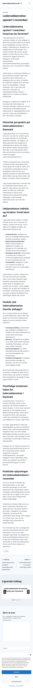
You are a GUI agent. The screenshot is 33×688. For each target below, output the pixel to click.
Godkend (16, 672)
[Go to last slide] (4, 592)
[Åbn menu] (29, 3)
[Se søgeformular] (21, 3)
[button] (30, 655)
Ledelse (5, 551)
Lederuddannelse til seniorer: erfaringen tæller (25, 563)
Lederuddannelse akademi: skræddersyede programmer (8, 564)
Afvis (16, 677)
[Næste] (28, 592)
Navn (5, 648)
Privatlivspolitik (19, 685)
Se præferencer (16, 681)
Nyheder (5, 12)
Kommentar (7, 620)
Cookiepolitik (12, 685)
